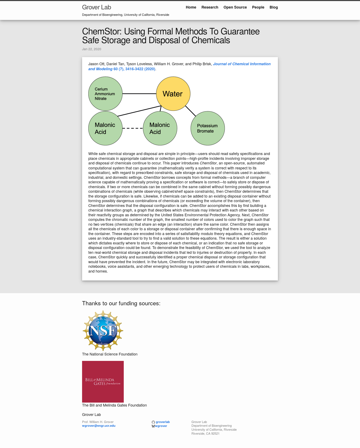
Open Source (235, 7)
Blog (274, 7)
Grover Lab (96, 6)
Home (191, 7)
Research (209, 7)
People (258, 7)
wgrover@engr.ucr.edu (98, 425)
